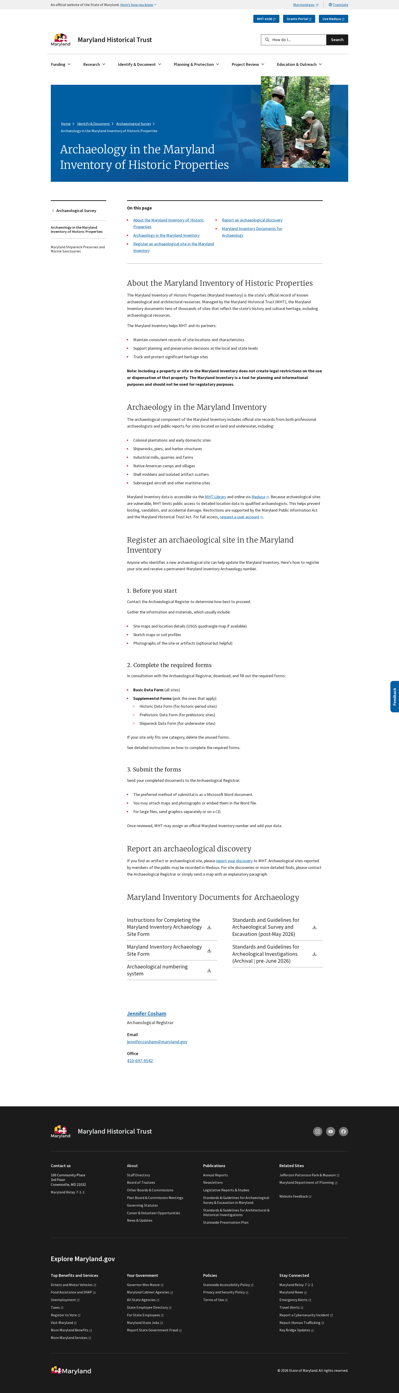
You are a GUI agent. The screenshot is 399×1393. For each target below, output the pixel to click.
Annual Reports (215, 1175)
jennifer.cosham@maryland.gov (157, 1041)
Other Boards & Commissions (150, 1190)
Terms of (213, 1299)
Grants (297, 19)
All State (141, 1299)
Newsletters (213, 1182)
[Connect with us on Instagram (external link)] (317, 1131)
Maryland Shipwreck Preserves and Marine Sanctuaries (78, 249)
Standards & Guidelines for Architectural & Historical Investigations (236, 1212)
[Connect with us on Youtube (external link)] (330, 1131)
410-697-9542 (140, 1060)
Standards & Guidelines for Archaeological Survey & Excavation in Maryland (236, 1200)
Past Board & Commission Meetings (155, 1197)
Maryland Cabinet (148, 1292)
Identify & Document (137, 64)
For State (143, 1315)
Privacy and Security (224, 1292)
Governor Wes (143, 1284)
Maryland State (143, 1322)
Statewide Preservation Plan (225, 1222)
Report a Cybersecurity (304, 1315)
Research (91, 64)
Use (332, 19)
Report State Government (152, 1330)
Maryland (291, 1292)
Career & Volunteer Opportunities (153, 1213)
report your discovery (234, 860)
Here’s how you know (136, 4)
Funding (58, 64)
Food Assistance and (71, 1292)
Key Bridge (294, 1330)
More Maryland (69, 1330)
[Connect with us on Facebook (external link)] (343, 1131)
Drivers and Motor (72, 1284)
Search (337, 39)
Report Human (299, 1322)
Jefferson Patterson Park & (307, 1175)
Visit (62, 1322)
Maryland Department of (306, 1182)
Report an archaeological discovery (252, 220)
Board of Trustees (141, 1182)
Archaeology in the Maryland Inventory (166, 235)
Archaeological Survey (76, 210)
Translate (340, 4)
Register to (64, 1315)
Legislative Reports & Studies (226, 1190)
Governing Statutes (142, 1205)
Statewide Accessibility (226, 1284)
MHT (264, 19)
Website (293, 1196)
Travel (289, 1307)
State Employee (147, 1307)
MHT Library (215, 496)
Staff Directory (138, 1175)
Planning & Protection (194, 64)
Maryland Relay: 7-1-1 (68, 1192)
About (132, 1165)
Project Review (245, 64)
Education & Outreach (297, 64)
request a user (239, 516)
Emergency (293, 1299)
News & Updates (139, 1220)
